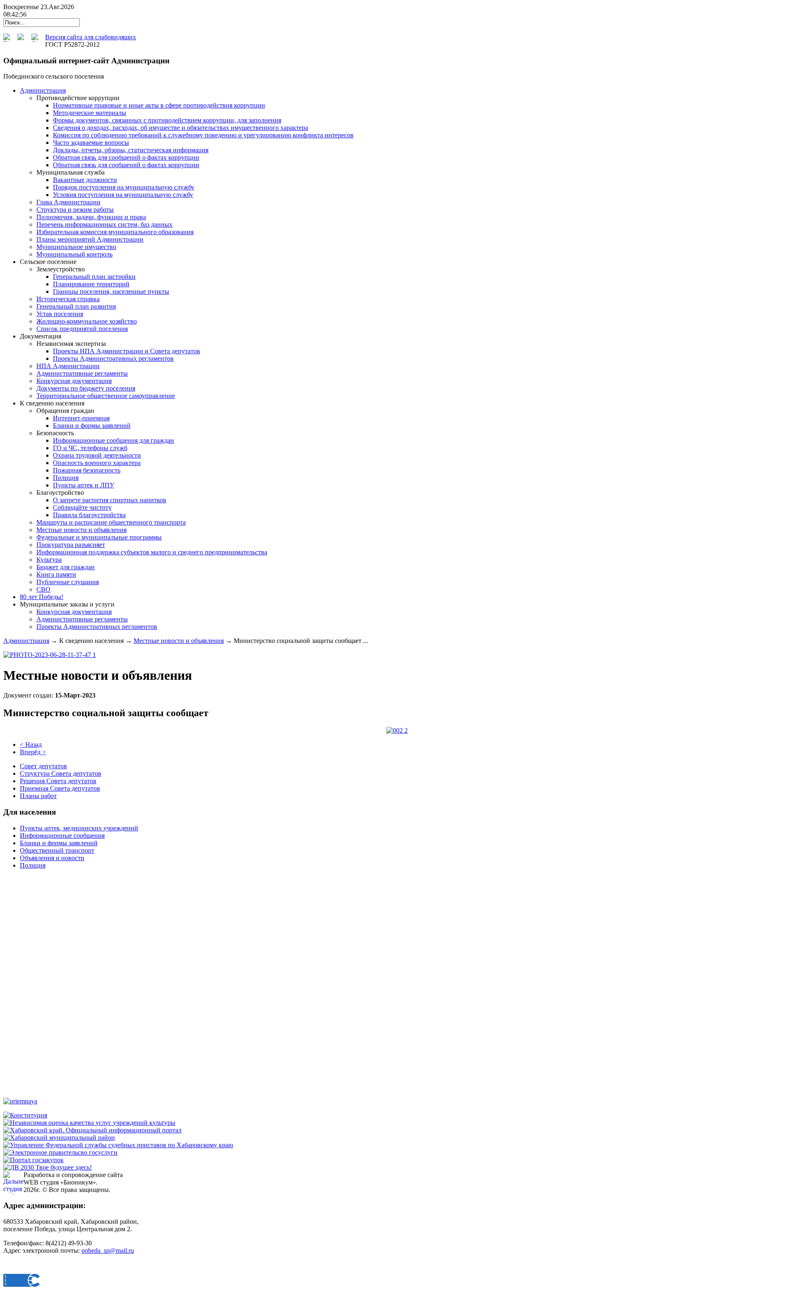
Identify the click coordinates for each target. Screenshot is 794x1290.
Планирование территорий (91, 284)
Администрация (26, 640)
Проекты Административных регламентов (113, 358)
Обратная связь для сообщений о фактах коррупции (126, 157)
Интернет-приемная (81, 418)
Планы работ (38, 795)
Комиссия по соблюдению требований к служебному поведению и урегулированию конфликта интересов (203, 135)
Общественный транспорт (57, 850)
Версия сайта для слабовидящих (90, 37)
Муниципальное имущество (76, 246)
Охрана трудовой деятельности (97, 455)
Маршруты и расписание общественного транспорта (111, 522)
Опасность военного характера (97, 462)
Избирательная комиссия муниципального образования (115, 231)
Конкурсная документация (74, 380)
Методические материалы (89, 112)
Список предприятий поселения (82, 328)
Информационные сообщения (62, 835)
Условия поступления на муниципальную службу (123, 194)
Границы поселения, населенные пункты (111, 291)
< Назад (31, 744)
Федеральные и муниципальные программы (99, 537)
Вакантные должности (85, 179)
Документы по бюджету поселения (85, 388)
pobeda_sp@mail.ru (107, 1250)
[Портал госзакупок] (33, 1159)
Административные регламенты (82, 373)
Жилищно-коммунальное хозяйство (86, 321)
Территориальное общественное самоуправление (105, 395)
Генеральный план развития (76, 306)
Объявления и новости (52, 857)
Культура (49, 559)
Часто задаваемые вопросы (91, 142)
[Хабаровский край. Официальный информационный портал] (92, 1130)
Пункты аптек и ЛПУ (83, 485)
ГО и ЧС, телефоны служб (90, 447)
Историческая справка (68, 298)
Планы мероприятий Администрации (89, 239)
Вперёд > (33, 751)
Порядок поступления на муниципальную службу (123, 187)
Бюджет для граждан (65, 567)
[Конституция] (25, 1115)
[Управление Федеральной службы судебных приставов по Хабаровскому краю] (118, 1145)
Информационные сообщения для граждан (113, 440)
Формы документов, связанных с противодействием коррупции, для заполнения (167, 120)
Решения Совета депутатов (58, 780)
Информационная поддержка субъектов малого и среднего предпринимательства (151, 552)
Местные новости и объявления (81, 529)
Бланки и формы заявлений (92, 425)
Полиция (66, 477)
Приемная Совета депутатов (60, 788)
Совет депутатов (43, 766)
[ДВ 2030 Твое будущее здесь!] (47, 1167)
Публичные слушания (67, 581)
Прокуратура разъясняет (70, 544)
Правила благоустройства (89, 514)
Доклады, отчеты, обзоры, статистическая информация (130, 149)
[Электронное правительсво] (60, 1152)
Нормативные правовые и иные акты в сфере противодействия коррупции (159, 105)
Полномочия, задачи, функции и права (91, 217)
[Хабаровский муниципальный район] (59, 1137)
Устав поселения (59, 313)
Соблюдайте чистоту (82, 507)
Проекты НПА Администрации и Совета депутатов (126, 351)
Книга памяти (56, 574)
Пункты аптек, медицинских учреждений (79, 828)
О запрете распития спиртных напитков (109, 500)
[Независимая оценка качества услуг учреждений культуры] (89, 1122)
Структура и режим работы (75, 209)
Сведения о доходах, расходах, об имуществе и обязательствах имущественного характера (180, 127)
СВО (43, 589)
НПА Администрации (68, 365)
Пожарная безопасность (86, 470)
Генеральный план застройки (94, 276)
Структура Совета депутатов (60, 773)
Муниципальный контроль (74, 254)
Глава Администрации (68, 202)
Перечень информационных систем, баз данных (104, 224)
